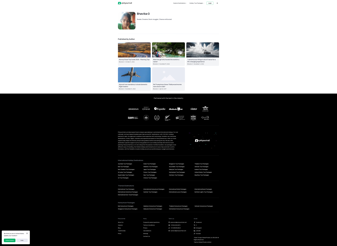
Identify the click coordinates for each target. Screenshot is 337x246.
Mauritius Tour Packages (202, 175)
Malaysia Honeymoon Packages (152, 209)
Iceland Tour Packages (201, 169)
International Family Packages (177, 189)
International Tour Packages (126, 189)
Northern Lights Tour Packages (204, 192)
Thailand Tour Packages (202, 164)
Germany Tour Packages (176, 175)
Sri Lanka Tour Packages (125, 172)
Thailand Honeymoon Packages (178, 206)
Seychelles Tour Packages (177, 166)
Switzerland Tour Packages (177, 172)
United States (10, 240)
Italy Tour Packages (149, 175)
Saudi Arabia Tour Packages (126, 175)
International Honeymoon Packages (153, 189)
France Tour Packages (149, 172)
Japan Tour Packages (149, 169)
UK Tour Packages (123, 178)
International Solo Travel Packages (128, 195)
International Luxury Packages (178, 192)
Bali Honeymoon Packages (125, 206)
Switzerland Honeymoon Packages (179, 209)
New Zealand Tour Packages (126, 169)
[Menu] (217, 3)
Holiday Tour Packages (196, 3)
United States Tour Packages (203, 172)
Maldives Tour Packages (150, 166)
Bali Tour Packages (123, 166)
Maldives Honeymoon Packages (152, 206)
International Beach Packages (203, 189)
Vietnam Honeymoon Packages (204, 206)
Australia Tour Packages (125, 164)
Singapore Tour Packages (176, 164)
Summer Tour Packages (150, 192)
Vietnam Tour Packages (201, 166)
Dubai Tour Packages (149, 164)
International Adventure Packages (128, 192)
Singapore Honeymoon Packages (127, 209)
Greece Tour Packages (150, 178)
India (22, 240)
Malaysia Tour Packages (176, 169)
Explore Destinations (179, 3)
